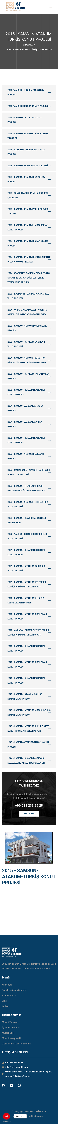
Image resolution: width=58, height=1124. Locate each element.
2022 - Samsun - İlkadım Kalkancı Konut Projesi (26, 392)
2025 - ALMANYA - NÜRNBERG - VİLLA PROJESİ (26, 151)
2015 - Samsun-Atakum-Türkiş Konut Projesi (28, 744)
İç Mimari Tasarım (11, 1027)
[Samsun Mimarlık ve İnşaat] (16, 6)
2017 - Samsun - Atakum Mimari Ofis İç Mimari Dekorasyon (29, 712)
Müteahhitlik (8, 1033)
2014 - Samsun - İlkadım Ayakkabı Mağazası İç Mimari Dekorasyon (26, 760)
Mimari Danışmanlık (11, 1038)
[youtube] (11, 1085)
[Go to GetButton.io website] (6, 1121)
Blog (4, 1001)
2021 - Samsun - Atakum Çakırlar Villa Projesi (26, 568)
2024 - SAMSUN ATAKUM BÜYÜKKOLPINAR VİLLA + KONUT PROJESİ (29, 259)
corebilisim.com (35, 1116)
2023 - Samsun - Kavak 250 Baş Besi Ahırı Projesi (26, 520)
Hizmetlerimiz (9, 995)
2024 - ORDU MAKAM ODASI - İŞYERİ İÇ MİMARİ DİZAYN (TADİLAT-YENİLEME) (27, 312)
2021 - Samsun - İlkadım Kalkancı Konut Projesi (26, 552)
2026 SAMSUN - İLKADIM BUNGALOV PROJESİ (25, 92)
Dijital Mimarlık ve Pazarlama (16, 1043)
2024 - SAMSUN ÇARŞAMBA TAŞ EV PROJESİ (25, 408)
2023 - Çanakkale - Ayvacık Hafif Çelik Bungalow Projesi (28, 472)
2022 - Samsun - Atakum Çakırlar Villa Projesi (26, 344)
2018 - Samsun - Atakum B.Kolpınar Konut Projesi (27, 664)
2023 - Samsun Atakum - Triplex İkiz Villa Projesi (27, 504)
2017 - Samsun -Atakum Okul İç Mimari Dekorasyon (24, 696)
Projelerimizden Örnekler (14, 990)
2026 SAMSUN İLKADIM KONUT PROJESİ (27, 106)
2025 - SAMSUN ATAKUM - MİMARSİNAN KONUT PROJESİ (27, 227)
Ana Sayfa (7, 984)
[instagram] (19, 1085)
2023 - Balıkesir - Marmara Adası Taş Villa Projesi (28, 296)
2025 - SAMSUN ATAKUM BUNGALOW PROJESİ (26, 179)
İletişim (5, 1006)
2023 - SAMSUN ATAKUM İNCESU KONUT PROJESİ (28, 328)
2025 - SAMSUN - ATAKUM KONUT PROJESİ (24, 119)
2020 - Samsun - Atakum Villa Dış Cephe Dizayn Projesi (25, 600)
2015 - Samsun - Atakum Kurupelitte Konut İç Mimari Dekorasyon (28, 728)
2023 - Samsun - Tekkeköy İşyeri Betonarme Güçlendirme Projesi (26, 488)
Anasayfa (28, 45)
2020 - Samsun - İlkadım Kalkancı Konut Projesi (26, 648)
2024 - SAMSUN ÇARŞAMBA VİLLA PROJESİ (24, 424)
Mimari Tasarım (10, 1022)
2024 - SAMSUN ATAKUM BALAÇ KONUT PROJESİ (27, 243)
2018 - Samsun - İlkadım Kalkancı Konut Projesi (26, 680)
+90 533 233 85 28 (29, 805)
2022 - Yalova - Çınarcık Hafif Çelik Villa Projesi (27, 536)
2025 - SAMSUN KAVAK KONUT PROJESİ (27, 165)
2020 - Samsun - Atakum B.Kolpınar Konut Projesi (27, 616)
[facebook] (3, 1085)
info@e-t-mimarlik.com (16, 1067)
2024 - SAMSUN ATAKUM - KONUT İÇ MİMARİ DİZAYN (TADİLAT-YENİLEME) (26, 360)
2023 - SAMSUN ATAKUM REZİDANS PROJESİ (25, 456)
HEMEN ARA (29, 814)
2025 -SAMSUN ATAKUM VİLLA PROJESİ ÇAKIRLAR (27, 195)
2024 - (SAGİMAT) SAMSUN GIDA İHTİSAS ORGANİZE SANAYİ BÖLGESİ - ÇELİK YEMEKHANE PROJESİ (28, 278)
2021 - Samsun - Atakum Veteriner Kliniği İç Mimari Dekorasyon (26, 584)
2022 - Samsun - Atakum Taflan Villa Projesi (28, 376)
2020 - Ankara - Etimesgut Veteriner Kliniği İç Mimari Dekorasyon (28, 632)
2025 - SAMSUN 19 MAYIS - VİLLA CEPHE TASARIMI (27, 135)
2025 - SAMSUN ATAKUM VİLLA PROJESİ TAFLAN (28, 211)
